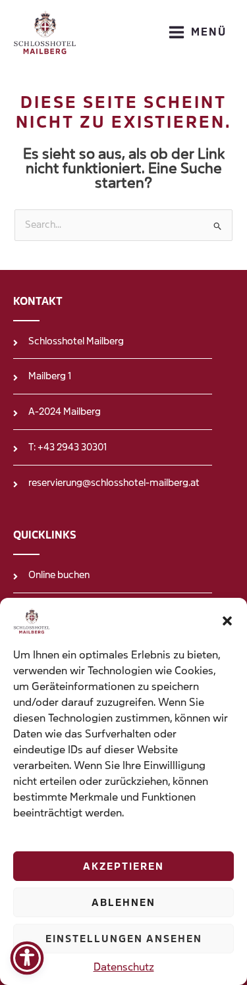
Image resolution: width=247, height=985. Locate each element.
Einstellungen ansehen (123, 939)
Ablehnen (123, 902)
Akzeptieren (123, 866)
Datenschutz (124, 966)
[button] (227, 620)
